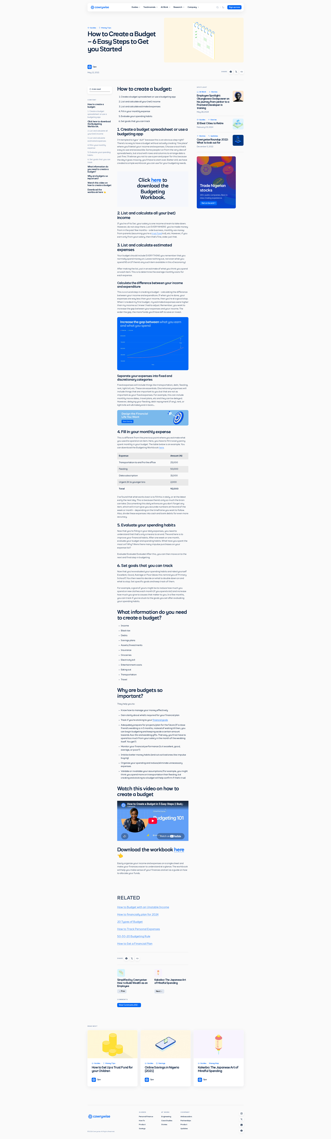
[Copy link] (241, 72)
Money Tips (106, 28)
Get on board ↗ (208, 203)
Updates (214, 136)
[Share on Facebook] (230, 72)
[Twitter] (241, 1119)
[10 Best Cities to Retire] (238, 124)
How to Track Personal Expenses (138, 929)
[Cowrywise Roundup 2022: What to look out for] (238, 140)
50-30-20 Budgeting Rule (133, 936)
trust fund (157, 234)
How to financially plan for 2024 (138, 914)
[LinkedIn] (241, 1125)
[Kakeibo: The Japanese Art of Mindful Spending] (219, 1044)
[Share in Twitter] (236, 72)
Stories (214, 92)
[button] (217, 7)
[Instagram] (241, 1113)
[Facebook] (241, 1131)
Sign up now (234, 7)
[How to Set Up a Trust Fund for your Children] (112, 1044)
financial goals (160, 720)
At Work (202, 92)
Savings (161, 1063)
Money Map (214, 1063)
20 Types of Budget (130, 922)
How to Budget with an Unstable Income (143, 907)
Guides (93, 28)
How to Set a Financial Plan (134, 943)
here (156, 180)
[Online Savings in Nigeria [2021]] (166, 1044)
